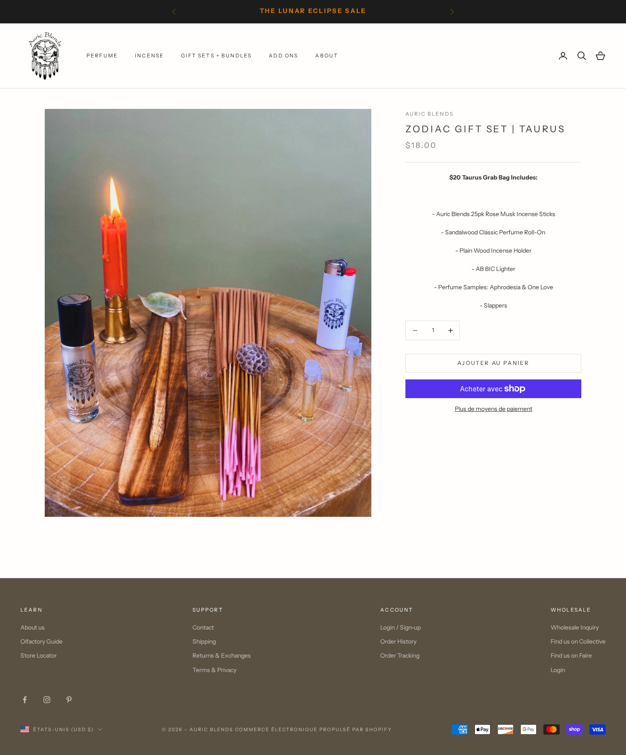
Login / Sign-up (400, 627)
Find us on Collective (578, 641)
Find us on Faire (571, 655)
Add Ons (283, 55)
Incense (149, 55)
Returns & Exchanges (221, 655)
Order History (398, 641)
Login (558, 670)
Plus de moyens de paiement (493, 409)
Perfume (102, 55)
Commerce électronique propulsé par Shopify (313, 729)
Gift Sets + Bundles (216, 55)
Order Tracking (399, 655)
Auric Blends (429, 114)
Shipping (204, 641)
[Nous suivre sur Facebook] (24, 699)
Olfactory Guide (41, 641)
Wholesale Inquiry (575, 627)
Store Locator (38, 655)
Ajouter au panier (493, 362)
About (326, 55)
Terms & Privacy (214, 670)
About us (32, 627)
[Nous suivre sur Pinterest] (69, 699)
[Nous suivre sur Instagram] (47, 699)
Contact (203, 627)
